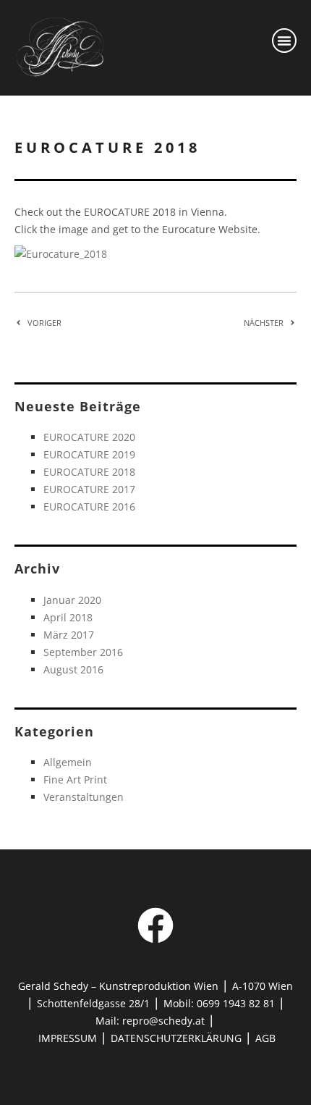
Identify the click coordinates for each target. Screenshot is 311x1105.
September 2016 (83, 652)
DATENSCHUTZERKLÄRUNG (177, 1038)
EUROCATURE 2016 (89, 506)
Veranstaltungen (83, 797)
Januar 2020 (72, 600)
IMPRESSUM (67, 1038)
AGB (265, 1038)
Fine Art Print (75, 779)
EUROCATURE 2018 (89, 472)
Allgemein (67, 762)
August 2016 (73, 669)
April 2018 (68, 617)
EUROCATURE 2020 (89, 437)
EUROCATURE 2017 (89, 489)
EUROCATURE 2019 (89, 454)
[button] (284, 40)
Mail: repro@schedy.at (150, 1021)
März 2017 (68, 635)
